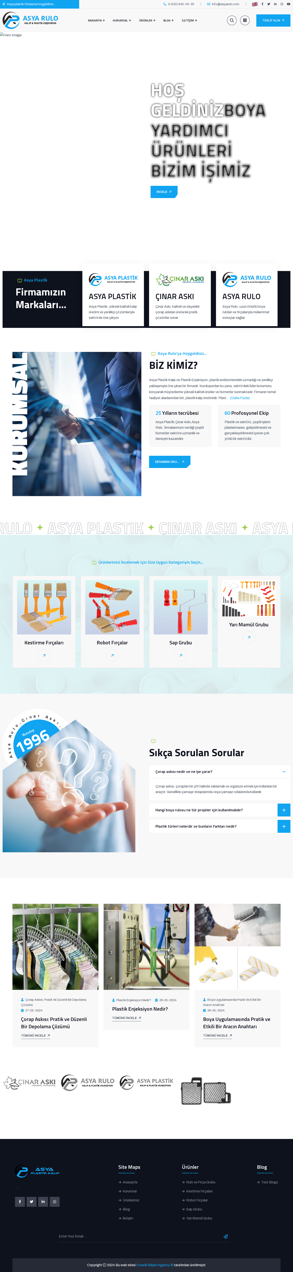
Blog (167, 20)
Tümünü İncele (33, 1035)
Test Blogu (269, 1182)
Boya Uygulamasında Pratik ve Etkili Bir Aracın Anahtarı (232, 1002)
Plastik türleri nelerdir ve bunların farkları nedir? (196, 826)
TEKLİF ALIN (271, 20)
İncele (162, 192)
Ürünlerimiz (131, 1200)
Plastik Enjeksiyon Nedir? (133, 1000)
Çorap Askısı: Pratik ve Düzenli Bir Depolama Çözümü (53, 1002)
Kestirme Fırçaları (43, 642)
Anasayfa (95, 20)
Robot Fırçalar (112, 642)
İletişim (128, 1218)
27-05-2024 (33, 1010)
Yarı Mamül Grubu (249, 624)
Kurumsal (120, 20)
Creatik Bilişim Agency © (154, 1265)
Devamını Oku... (167, 461)
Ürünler (145, 20)
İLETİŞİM (188, 20)
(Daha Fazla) (240, 398)
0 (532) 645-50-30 (181, 4)
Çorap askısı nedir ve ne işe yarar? (184, 771)
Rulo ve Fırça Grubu (200, 1182)
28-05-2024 (168, 1000)
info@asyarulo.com (225, 4)
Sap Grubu (180, 642)
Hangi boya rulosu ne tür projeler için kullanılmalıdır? (199, 810)
